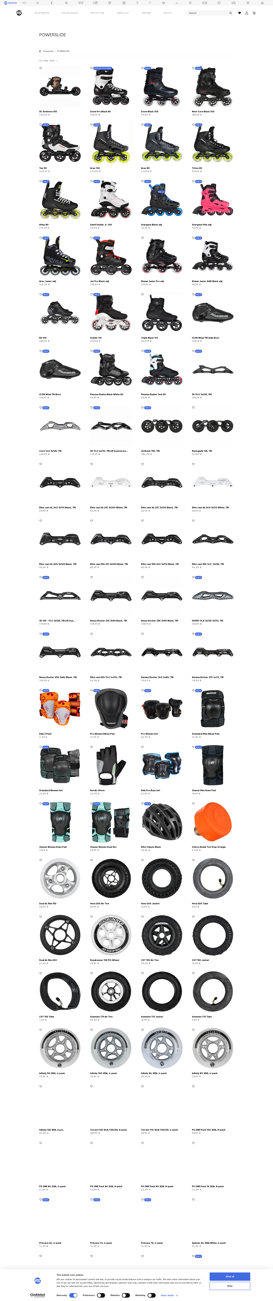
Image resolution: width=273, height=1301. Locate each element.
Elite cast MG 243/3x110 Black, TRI (160, 564)
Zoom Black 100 (149, 111)
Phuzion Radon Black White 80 (106, 394)
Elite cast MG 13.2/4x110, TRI (106, 677)
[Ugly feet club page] (150, 3)
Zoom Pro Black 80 (100, 111)
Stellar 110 (96, 337)
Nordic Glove (97, 790)
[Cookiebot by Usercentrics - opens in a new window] (37, 1295)
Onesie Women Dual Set (103, 847)
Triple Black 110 (149, 337)
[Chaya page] (52, 3)
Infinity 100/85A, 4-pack (103, 1073)
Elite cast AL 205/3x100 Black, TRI (57, 564)
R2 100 (43, 337)
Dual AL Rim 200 (48, 960)
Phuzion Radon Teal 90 (153, 394)
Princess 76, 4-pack (152, 1243)
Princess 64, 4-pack (50, 1243)
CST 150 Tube (46, 1016)
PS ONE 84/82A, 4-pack (52, 1186)
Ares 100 (95, 168)
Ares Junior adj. (47, 281)
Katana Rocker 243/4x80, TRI (157, 677)
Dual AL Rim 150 (47, 903)
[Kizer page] (124, 3)
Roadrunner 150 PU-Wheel (104, 960)
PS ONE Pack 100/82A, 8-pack (208, 1129)
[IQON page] (233, 3)
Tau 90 (43, 168)
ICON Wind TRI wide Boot (205, 337)
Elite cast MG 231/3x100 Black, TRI (109, 564)
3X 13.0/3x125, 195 (202, 394)
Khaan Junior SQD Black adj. (207, 281)
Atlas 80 (43, 224)
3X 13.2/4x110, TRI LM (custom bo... (109, 451)
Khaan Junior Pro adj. (152, 281)
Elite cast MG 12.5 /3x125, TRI (208, 564)
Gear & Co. (123, 13)
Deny (229, 1286)
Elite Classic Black (151, 847)
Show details (167, 1295)
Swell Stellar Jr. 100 (101, 224)
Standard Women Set (51, 790)
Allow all (230, 1276)
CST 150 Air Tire (150, 960)
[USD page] (38, 3)
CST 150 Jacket (200, 960)
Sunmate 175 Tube (202, 1016)
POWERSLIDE (63, 51)
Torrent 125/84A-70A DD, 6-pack (108, 1129)
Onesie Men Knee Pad (204, 790)
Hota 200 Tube (200, 903)
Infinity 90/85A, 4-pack (52, 1073)
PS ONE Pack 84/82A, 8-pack (106, 1186)
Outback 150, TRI (150, 451)
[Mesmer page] (248, 3)
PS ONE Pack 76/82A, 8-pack (208, 1186)
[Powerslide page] (11, 3)
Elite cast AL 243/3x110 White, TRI (210, 507)
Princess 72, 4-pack (101, 1243)
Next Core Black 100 (203, 111)
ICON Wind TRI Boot (50, 394)
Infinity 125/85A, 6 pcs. (51, 1129)
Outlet (168, 13)
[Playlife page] (137, 3)
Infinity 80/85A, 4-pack (205, 1073)
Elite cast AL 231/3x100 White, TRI (108, 507)
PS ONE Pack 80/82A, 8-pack (157, 1186)
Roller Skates (70, 13)
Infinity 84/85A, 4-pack (154, 1073)
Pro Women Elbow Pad (102, 733)
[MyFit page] (95, 3)
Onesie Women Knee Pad (53, 847)
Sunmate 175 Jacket (152, 1016)
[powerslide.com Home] (18, 13)
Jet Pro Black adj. (99, 281)
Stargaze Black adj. (152, 224)
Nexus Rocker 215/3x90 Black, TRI (108, 620)
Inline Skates (41, 13)
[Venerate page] (177, 3)
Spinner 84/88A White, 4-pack (209, 1243)
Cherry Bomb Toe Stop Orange (209, 847)
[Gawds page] (219, 3)
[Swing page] (24, 3)
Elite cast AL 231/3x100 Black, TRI (159, 507)
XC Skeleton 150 (48, 111)
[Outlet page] (262, 3)
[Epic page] (163, 3)
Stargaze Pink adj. (202, 224)
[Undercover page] (66, 3)
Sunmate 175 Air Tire (101, 1016)
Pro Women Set (149, 733)
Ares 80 (145, 168)
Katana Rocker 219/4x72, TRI (208, 677)
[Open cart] (253, 13)
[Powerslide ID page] (190, 3)
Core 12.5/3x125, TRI (50, 451)
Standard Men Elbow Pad (205, 733)
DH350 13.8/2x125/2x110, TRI (207, 620)
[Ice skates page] (205, 3)
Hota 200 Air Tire (99, 903)
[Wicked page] (81, 3)
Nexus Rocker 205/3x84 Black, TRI (58, 677)
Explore (146, 13)
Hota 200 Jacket (150, 903)
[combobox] (208, 13)
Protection (97, 13)
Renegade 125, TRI (202, 451)
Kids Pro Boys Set (150, 790)
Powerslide (48, 51)
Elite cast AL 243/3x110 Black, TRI (57, 507)
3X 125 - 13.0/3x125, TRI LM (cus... (57, 620)
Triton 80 (197, 168)
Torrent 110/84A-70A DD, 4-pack (159, 1129)
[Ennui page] (109, 3)
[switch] (101, 1295)
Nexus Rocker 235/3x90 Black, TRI (159, 620)
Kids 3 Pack (45, 733)
